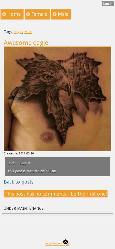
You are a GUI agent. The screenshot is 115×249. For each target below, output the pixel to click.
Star (23, 163)
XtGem (50, 171)
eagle (18, 32)
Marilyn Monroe (57, 244)
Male (28, 32)
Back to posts (18, 182)
